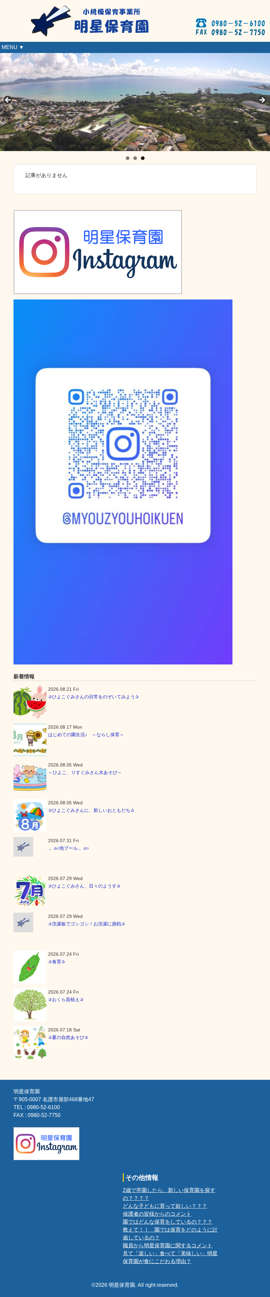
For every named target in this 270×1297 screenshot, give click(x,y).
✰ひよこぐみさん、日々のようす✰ (84, 886)
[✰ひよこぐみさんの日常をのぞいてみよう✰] (30, 702)
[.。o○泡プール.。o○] (30, 847)
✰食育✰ (56, 961)
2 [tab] (135, 158)
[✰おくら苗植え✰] (30, 1004)
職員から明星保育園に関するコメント (167, 1245)
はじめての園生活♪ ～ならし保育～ (86, 734)
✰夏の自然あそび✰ (68, 1037)
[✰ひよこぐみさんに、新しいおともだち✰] (30, 815)
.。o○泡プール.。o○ (68, 848)
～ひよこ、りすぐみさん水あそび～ (85, 772)
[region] (135, 102)
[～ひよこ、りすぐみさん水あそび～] (30, 777)
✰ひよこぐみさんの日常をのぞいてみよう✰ (93, 696)
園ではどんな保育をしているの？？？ (167, 1222)
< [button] (8, 100)
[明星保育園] (95, 9)
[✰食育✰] (30, 966)
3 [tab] (143, 158)
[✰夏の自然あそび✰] (30, 1042)
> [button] (262, 100)
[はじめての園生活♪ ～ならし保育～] (30, 739)
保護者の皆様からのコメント (157, 1214)
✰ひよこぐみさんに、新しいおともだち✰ (91, 810)
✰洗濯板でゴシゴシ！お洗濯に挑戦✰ (86, 923)
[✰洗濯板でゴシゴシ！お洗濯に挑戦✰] (30, 922)
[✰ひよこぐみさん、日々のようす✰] (30, 891)
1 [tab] (127, 158)
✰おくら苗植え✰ (66, 999)
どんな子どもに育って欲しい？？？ (165, 1206)
